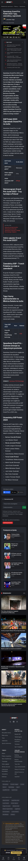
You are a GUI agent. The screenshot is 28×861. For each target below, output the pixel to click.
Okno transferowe (6, 764)
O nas (1, 856)
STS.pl (18, 181)
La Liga (22, 789)
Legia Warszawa (15, 806)
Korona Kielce (6, 817)
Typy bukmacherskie (20, 772)
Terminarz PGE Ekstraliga (16, 381)
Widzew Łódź (16, 811)
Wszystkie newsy (6, 738)
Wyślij (25, 507)
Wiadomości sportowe (7, 6)
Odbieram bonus (16, 852)
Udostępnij (7, 492)
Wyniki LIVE (18, 739)
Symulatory (5, 779)
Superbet (17, 782)
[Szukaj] (24, 2)
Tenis (3, 743)
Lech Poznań (6, 808)
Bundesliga (11, 792)
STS (21, 333)
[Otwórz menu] (2, 2)
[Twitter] (10, 727)
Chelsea (13, 820)
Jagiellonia (17, 814)
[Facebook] (13, 727)
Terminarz (17, 749)
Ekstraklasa (5, 789)
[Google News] (17, 727)
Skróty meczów (6, 772)
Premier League (14, 789)
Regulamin (6, 855)
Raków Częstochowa (7, 814)
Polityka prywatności (13, 856)
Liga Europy (14, 795)
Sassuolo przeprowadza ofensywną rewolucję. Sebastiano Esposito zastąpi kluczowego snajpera (12, 230)
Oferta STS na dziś (19, 775)
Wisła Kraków (6, 806)
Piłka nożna (5, 741)
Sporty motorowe (6, 749)
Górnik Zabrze (14, 808)
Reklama (25, 855)
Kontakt (19, 855)
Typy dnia (17, 769)
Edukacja (4, 782)
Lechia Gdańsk (15, 817)
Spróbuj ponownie (8, 528)
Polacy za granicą (6, 761)
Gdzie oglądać (5, 769)
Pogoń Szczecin (6, 811)
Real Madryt (5, 820)
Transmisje (4, 767)
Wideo (3, 759)
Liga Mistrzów (6, 795)
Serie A (4, 792)
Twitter (14, 492)
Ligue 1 (18, 792)
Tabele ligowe (18, 742)
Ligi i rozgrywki (18, 752)
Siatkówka (4, 746)
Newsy (16, 6)
